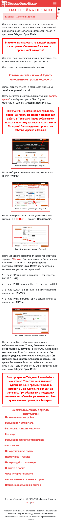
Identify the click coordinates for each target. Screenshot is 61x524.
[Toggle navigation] (55, 3)
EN (28, 502)
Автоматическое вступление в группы (24, 479)
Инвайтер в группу (15, 467)
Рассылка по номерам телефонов (22, 428)
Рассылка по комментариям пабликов (24, 439)
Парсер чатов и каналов (17, 456)
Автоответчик (12, 445)
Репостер (10, 434)
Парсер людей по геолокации (20, 462)
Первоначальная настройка (19, 417)
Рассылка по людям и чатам (19, 422)
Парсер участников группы (19, 451)
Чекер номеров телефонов (19, 473)
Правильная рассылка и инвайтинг (23, 484)
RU (33, 502)
